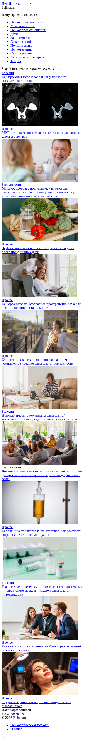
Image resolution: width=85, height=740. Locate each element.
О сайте (16, 729)
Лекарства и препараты (27, 57)
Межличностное (22, 26)
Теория (15, 61)
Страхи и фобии (22, 41)
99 (13, 714)
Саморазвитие (21, 53)
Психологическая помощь (29, 725)
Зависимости (20, 38)
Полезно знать (21, 45)
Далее (20, 714)
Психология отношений (28, 30)
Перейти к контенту (17, 3)
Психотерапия (21, 49)
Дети (14, 34)
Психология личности (26, 22)
